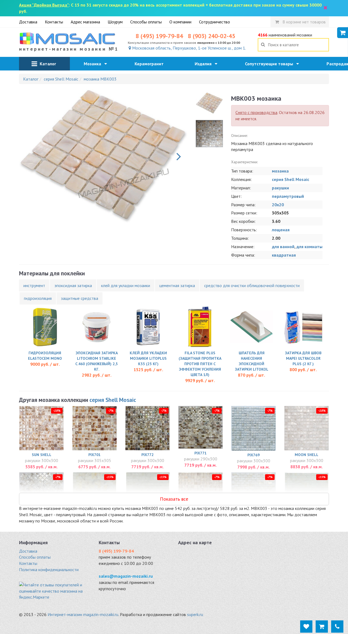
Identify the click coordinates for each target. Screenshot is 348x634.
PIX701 (94, 454)
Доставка (28, 21)
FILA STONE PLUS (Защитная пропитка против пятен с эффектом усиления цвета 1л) (200, 363)
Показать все (174, 499)
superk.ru (195, 614)
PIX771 (200, 453)
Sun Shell (41, 454)
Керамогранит (151, 63)
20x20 (278, 204)
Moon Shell (306, 454)
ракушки (280, 187)
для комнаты (309, 246)
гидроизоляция (38, 298)
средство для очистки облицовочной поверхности (252, 285)
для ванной (283, 246)
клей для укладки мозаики (125, 285)
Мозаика (94, 63)
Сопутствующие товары (270, 63)
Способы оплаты (146, 21)
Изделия (205, 63)
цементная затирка (177, 285)
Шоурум (115, 21)
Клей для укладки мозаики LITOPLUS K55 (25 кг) (148, 358)
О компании (180, 21)
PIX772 (147, 454)
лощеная (281, 229)
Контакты (54, 21)
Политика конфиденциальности (49, 569)
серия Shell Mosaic (290, 179)
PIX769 (253, 455)
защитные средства (79, 298)
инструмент (34, 285)
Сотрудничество (214, 21)
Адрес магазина (85, 21)
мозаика (280, 171)
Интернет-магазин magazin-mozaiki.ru (83, 614)
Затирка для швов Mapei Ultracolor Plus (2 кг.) (303, 358)
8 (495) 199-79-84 (159, 36)
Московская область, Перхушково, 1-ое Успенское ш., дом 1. (188, 48)
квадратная (284, 255)
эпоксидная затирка (73, 285)
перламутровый (288, 196)
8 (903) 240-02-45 (211, 36)
